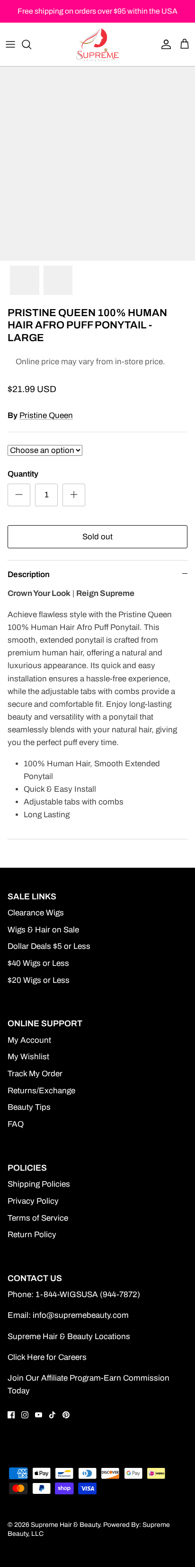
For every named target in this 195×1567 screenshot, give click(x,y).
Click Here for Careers (47, 1357)
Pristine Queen (46, 415)
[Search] (31, 44)
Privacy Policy (33, 1201)
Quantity (23, 473)
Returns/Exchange (41, 1090)
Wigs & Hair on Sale (43, 929)
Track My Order (35, 1073)
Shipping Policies (39, 1184)
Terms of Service (38, 1218)
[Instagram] (24, 1414)
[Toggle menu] (10, 44)
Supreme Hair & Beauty (65, 1524)
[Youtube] (38, 1414)
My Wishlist (28, 1056)
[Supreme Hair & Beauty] (97, 44)
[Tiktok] (52, 1414)
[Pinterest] (66, 1414)
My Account (29, 1040)
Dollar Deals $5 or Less (49, 946)
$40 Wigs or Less (38, 963)
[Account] (163, 44)
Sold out (97, 536)
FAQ (16, 1124)
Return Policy (32, 1234)
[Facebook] (11, 1414)
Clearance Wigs (36, 912)
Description (29, 574)
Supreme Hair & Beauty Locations (69, 1336)
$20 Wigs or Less (39, 980)
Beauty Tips (29, 1107)
